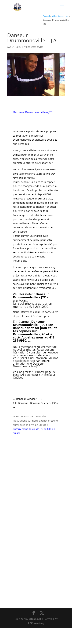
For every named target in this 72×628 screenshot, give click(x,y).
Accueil (46, 15)
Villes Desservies (60, 15)
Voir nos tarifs (22, 372)
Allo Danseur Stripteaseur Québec (34, 376)
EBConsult (35, 619)
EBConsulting (36, 623)
